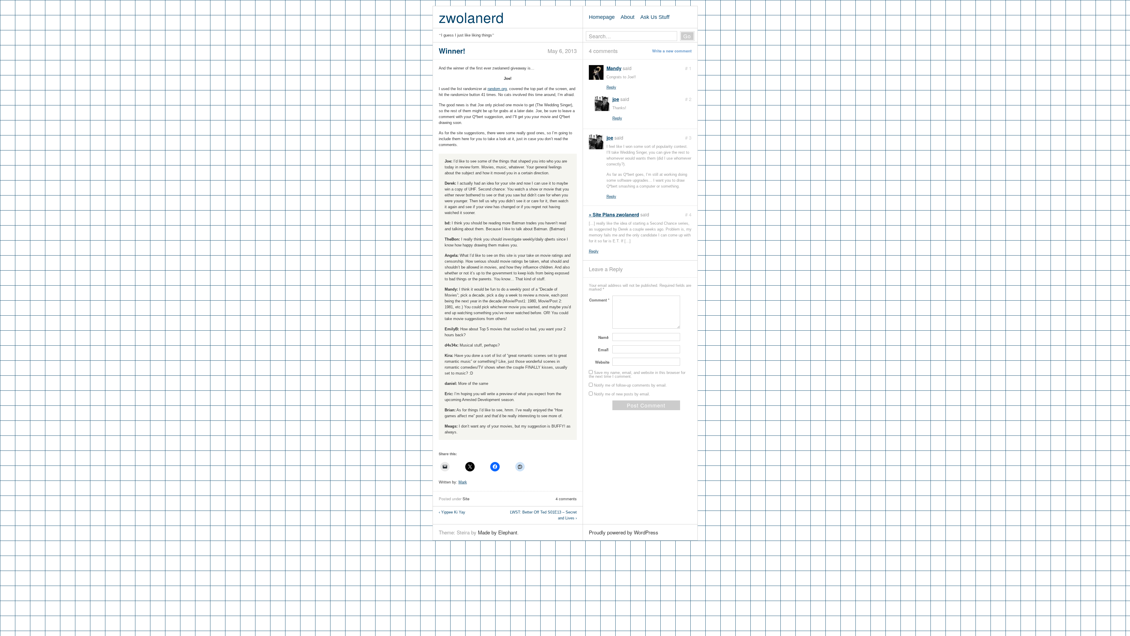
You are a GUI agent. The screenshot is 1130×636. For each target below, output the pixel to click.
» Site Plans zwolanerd (614, 214)
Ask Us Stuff (654, 17)
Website (602, 362)
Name (603, 337)
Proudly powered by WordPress (623, 532)
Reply (611, 87)
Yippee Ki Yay (452, 512)
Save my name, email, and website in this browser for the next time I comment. (637, 374)
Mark (462, 482)
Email (603, 350)
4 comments (566, 498)
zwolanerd (471, 17)
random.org (497, 89)
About (627, 17)
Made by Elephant (497, 532)
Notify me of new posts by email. (622, 394)
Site (466, 498)
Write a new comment (672, 51)
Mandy (614, 68)
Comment (599, 300)
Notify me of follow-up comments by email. (630, 385)
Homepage (602, 17)
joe (615, 99)
